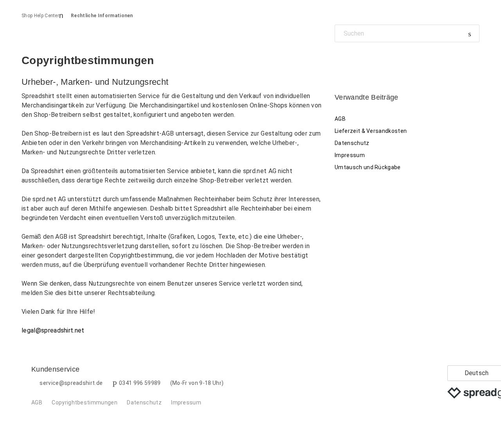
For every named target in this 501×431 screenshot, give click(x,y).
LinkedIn (368, 60)
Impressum (350, 155)
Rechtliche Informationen (102, 15)
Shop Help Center (40, 15)
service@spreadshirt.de (71, 383)
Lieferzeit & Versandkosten (371, 131)
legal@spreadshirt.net (53, 330)
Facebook (341, 60)
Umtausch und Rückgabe (368, 167)
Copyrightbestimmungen (84, 402)
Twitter (354, 60)
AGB (340, 119)
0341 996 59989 (139, 383)
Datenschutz (352, 143)
